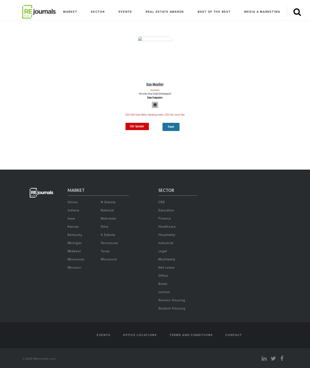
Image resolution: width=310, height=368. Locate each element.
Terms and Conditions (191, 335)
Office (163, 275)
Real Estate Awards (165, 12)
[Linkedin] (155, 105)
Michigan (75, 243)
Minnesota (76, 259)
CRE (161, 202)
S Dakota (108, 234)
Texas (105, 251)
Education (166, 210)
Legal (162, 251)
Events (125, 12)
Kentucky (75, 234)
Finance (164, 218)
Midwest (74, 251)
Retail (162, 284)
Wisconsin (109, 259)
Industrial (165, 243)
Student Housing (171, 308)
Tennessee (109, 243)
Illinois (73, 202)
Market (70, 12)
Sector (98, 12)
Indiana (73, 210)
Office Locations (140, 335)
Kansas (73, 226)
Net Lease (166, 267)
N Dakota (108, 202)
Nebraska (108, 218)
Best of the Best (214, 12)
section (164, 292)
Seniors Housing (171, 300)
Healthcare (167, 226)
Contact (233, 335)
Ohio (104, 226)
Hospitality (166, 234)
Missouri (74, 267)
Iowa (71, 218)
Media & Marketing (262, 12)
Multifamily (166, 259)
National (107, 210)
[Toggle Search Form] (297, 12)
